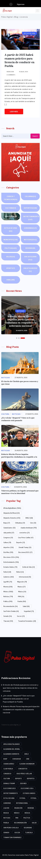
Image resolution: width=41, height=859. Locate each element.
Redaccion (10, 71)
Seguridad (29, 611)
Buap (6, 523)
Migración (22, 582)
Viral (11, 280)
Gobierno (30, 228)
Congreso (8, 537)
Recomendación (10, 606)
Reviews (30, 248)
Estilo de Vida (28, 567)
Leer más (14, 112)
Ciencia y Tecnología (10, 197)
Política (11, 248)
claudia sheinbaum (29, 528)
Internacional (25, 577)
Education (11, 216)
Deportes (30, 208)
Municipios (11, 240)
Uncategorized (30, 269)
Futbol (7, 572)
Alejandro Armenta (11, 518)
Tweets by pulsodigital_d (10, 725)
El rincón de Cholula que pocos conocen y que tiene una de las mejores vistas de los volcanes (20, 688)
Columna (30, 196)
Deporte (20, 542)
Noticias (30, 240)
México (8, 591)
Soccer (21, 616)
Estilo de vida (10, 229)
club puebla (8, 533)
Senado (7, 616)
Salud (10, 257)
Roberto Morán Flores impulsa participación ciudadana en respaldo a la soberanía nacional (20, 321)
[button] (16, 338)
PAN (21, 596)
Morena (7, 587)
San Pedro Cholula (11, 611)
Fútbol (20, 572)
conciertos (24, 533)
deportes (8, 547)
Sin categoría (30, 258)
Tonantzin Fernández (27, 621)
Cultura (10, 208)
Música (22, 591)
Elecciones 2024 (11, 557)
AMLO (29, 518)
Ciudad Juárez (9, 528)
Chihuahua (20, 523)
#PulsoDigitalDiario (12, 508)
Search (35, 136)
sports (10, 268)
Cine (33, 523)
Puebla (21, 601)
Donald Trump (25, 547)
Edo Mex (8, 552)
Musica (21, 587)
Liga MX (7, 582)
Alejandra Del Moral (11, 513)
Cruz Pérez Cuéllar (25, 537)
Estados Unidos (10, 567)
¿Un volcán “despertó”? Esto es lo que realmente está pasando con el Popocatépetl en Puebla (18, 699)
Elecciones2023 (25, 552)
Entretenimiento (31, 218)
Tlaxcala (8, 621)
